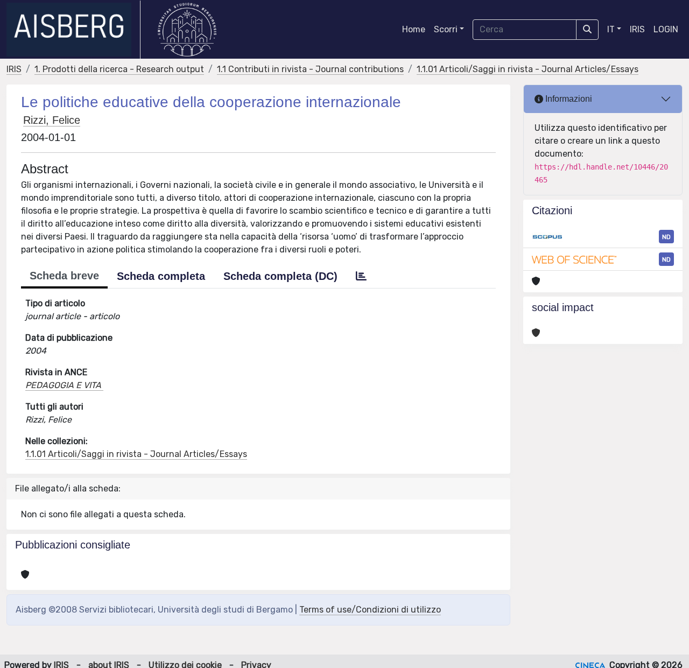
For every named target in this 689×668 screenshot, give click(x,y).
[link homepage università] (187, 30)
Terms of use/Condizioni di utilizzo (370, 609)
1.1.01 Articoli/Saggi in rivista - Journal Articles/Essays (527, 69)
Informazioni (567, 98)
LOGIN (665, 29)
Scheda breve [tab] (64, 276)
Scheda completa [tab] (161, 276)
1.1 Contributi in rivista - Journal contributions (310, 69)
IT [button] (611, 29)
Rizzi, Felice (51, 120)
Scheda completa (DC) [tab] (280, 276)
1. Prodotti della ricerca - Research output (119, 69)
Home (413, 29)
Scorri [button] (446, 29)
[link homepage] (73, 30)
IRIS (637, 29)
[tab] (361, 276)
